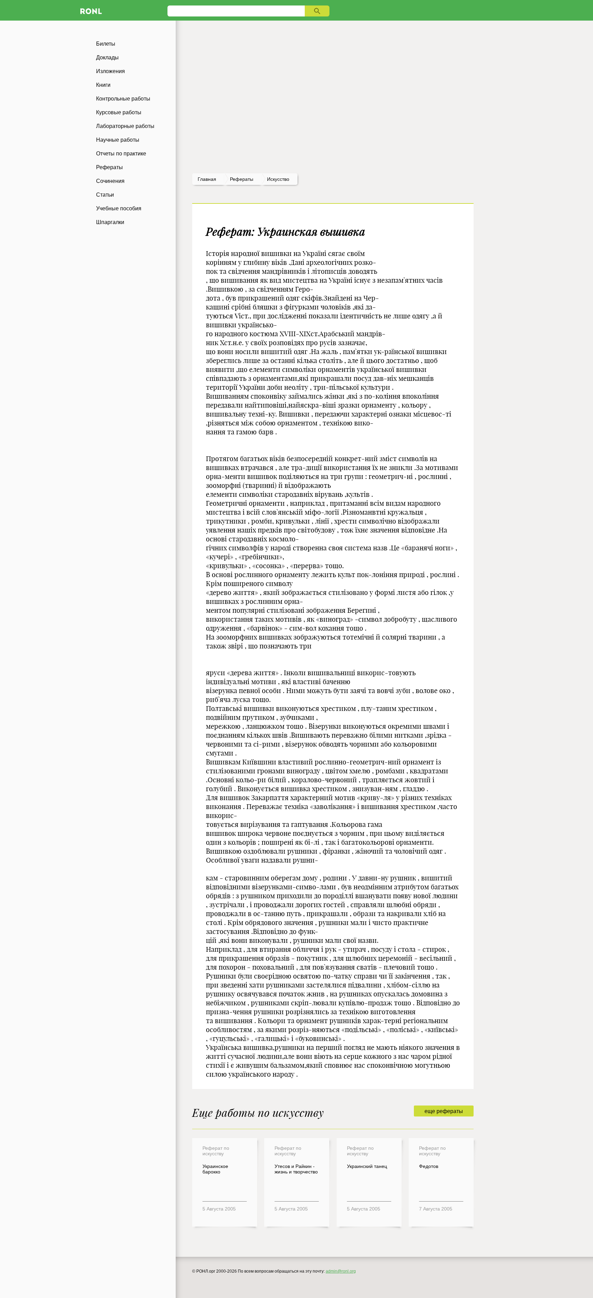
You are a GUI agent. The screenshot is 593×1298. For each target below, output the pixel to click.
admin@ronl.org (341, 1271)
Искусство (278, 179)
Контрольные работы (123, 99)
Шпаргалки (110, 222)
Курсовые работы (118, 112)
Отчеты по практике (121, 153)
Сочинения (110, 181)
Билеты (105, 44)
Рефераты (109, 167)
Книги (103, 85)
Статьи (105, 195)
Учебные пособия (118, 208)
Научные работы (117, 140)
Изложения (110, 71)
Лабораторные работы (125, 126)
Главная (207, 179)
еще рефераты (444, 1111)
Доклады (107, 57)
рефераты (241, 179)
